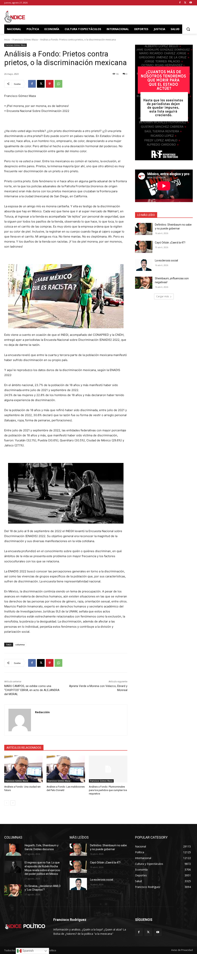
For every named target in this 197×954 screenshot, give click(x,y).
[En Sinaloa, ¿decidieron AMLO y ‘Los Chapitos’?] (13, 890)
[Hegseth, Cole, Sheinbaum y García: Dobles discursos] (13, 850)
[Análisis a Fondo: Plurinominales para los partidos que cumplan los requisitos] (108, 769)
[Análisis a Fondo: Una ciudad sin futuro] (23, 769)
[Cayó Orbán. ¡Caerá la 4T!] (143, 247)
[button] (188, 29)
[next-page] (12, 802)
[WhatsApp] (58, 84)
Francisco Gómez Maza (25, 39)
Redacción (42, 712)
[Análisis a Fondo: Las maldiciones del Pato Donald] (66, 769)
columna (20, 644)
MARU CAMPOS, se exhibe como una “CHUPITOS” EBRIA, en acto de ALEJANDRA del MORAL (31, 690)
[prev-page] (6, 802)
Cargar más (162, 296)
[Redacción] (19, 720)
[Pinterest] (49, 84)
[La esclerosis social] (143, 265)
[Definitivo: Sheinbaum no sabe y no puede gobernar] (143, 229)
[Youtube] (190, 3)
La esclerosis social (166, 260)
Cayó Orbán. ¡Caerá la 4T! (170, 242)
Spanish (28, 950)
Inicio (7, 39)
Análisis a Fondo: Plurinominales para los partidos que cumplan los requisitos (108, 790)
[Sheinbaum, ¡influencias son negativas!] (143, 283)
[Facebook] (180, 3)
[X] (185, 3)
